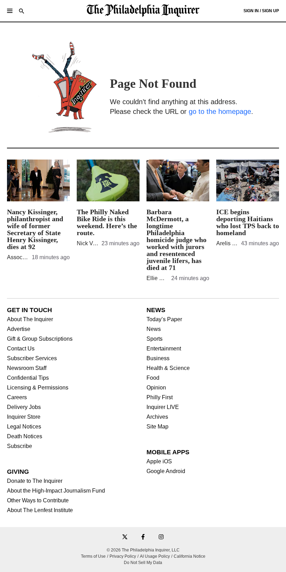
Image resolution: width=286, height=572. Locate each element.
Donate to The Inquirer (34, 481)
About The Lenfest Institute (40, 510)
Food (152, 378)
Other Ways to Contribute (38, 500)
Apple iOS (159, 461)
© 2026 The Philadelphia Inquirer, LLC (143, 550)
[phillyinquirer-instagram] (161, 537)
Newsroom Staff (26, 368)
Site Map (157, 427)
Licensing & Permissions (37, 388)
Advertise (18, 329)
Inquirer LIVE (162, 407)
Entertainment (163, 348)
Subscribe (19, 446)
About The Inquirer (30, 319)
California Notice (189, 556)
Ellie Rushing (163, 278)
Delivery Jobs (24, 407)
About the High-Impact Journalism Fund (56, 491)
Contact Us (21, 348)
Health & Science (168, 368)
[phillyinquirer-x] (125, 537)
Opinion (156, 388)
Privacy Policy (123, 556)
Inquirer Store (23, 417)
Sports (154, 339)
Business (158, 358)
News (153, 329)
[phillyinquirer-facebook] (143, 537)
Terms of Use (93, 556)
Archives (157, 417)
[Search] (21, 11)
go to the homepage (220, 111)
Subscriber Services (32, 358)
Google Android (165, 471)
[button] (10, 11)
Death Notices (24, 436)
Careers (17, 397)
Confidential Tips (28, 378)
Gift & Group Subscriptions (40, 339)
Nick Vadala (92, 243)
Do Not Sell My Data (143, 562)
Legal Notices (24, 427)
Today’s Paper (164, 319)
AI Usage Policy (155, 556)
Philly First (159, 397)
